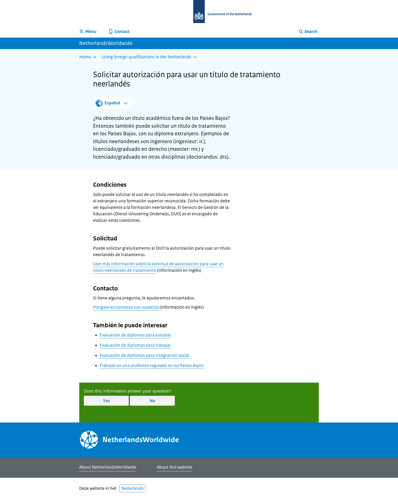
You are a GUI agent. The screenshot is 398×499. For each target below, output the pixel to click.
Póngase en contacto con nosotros (126, 307)
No (152, 400)
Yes (106, 400)
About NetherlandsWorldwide (107, 467)
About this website (174, 467)
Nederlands (132, 488)
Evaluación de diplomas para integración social (144, 355)
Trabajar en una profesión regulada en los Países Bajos (151, 365)
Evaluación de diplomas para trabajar (135, 345)
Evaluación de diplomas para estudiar (135, 335)
